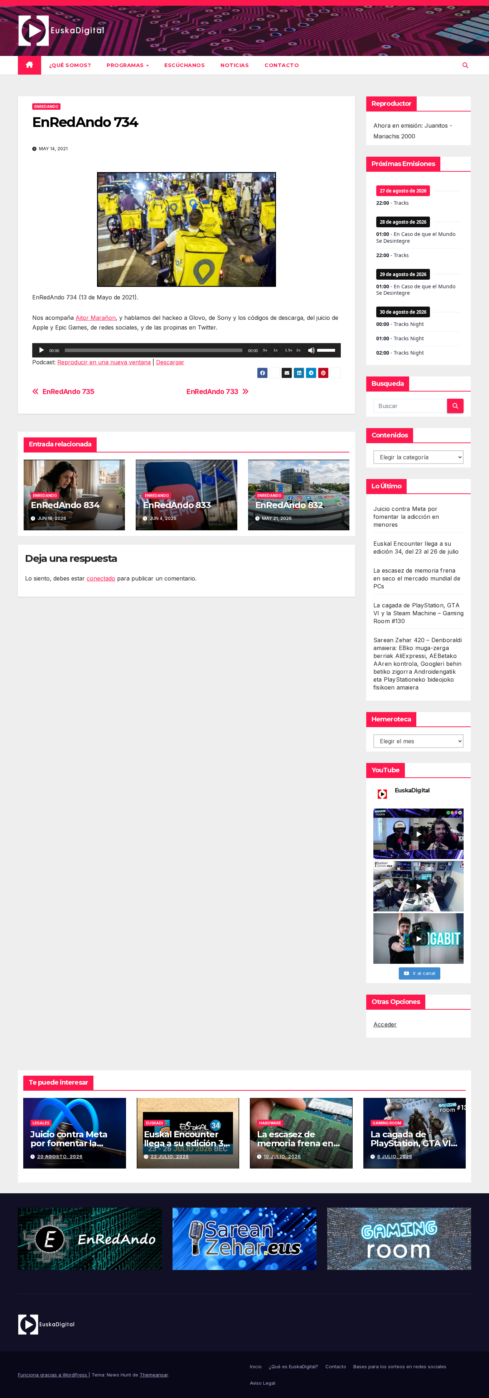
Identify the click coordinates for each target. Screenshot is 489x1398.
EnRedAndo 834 (65, 505)
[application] (186, 350)
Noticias (235, 65)
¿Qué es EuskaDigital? (293, 1366)
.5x (264, 350)
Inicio (256, 1366)
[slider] (327, 349)
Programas (126, 65)
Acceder (385, 1024)
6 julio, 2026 (394, 1156)
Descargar (170, 362)
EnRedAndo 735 (69, 392)
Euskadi (154, 1123)
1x (275, 350)
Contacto (282, 65)
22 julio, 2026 (170, 1156)
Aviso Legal (262, 1383)
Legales (41, 1123)
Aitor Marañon (96, 317)
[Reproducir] (41, 350)
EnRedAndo (46, 106)
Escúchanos (184, 65)
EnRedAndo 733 (212, 392)
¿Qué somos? (70, 65)
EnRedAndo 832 (289, 505)
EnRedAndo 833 (176, 505)
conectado (101, 578)
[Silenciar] (311, 350)
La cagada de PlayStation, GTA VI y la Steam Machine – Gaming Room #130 (418, 613)
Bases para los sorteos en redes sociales (399, 1366)
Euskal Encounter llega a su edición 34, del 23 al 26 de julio (187, 1143)
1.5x (288, 350)
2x (298, 350)
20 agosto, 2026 (60, 1156)
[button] (465, 65)
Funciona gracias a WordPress (53, 1375)
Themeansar (154, 1375)
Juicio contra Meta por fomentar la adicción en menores (406, 516)
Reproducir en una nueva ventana (104, 362)
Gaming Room (387, 1123)
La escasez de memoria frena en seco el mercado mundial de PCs (416, 578)
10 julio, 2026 (282, 1156)
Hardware (270, 1123)
